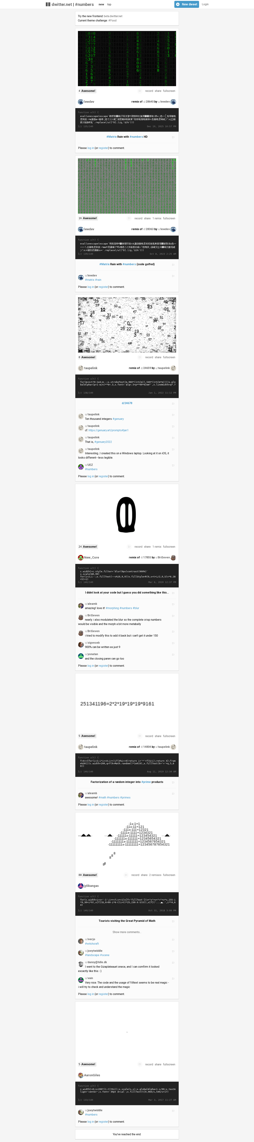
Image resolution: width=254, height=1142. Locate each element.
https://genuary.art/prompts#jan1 (109, 430)
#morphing (112, 608)
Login (205, 4)
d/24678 (127, 403)
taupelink (90, 368)
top (109, 4)
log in (90, 148)
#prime (146, 782)
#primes (125, 797)
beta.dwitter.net (113, 16)
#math (102, 797)
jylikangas (91, 886)
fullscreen (169, 91)
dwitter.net (62, 4)
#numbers (84, 4)
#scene (104, 955)
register (103, 148)
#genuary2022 (103, 442)
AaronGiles (92, 1075)
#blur (136, 608)
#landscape (92, 955)
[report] (140, 91)
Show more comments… (127, 932)
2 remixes (155, 875)
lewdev (89, 101)
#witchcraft (92, 943)
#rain (98, 279)
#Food (112, 20)
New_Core (91, 557)
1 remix (156, 218)
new (101, 4)
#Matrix (111, 136)
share (158, 91)
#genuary (118, 419)
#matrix (89, 279)
